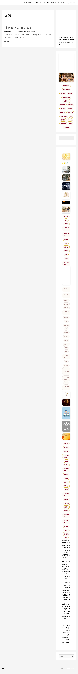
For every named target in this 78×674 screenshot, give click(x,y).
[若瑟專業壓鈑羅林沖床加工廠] (66, 202)
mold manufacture (66, 371)
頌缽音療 (66, 474)
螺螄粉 (70, 123)
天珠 (66, 254)
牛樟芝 (70, 120)
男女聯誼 (66, 447)
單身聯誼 (66, 239)
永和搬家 (63, 108)
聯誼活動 (66, 451)
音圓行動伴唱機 (40, 2)
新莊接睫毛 (66, 499)
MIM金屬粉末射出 (66, 378)
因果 (5, 31)
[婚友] (66, 195)
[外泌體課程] (66, 77)
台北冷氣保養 (66, 89)
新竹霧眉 (61, 37)
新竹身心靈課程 (66, 97)
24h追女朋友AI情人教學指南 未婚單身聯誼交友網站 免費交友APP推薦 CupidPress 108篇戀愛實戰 (66, 611)
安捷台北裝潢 (66, 234)
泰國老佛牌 (66, 344)
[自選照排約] (66, 177)
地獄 (14, 31)
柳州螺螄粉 (66, 534)
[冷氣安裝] (66, 413)
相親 (66, 361)
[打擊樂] (66, 163)
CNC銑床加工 (66, 295)
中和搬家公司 (66, 101)
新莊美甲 (68, 42)
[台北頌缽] (66, 426)
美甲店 (66, 489)
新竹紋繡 (63, 42)
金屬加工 (66, 304)
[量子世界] (66, 436)
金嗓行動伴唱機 (51, 2)
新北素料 (66, 365)
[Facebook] (3, 668)
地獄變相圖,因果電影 (18, 28)
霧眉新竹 (68, 37)
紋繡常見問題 (66, 494)
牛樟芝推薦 (63, 123)
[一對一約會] (66, 169)
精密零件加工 (66, 289)
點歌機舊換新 (61, 2)
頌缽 (71, 116)
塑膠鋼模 (66, 507)
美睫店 (66, 348)
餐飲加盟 (70, 93)
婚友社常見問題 (66, 263)
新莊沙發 (66, 317)
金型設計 (66, 332)
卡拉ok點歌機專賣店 (28, 2)
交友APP (66, 443)
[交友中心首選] (66, 394)
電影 (28, 31)
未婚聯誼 (66, 250)
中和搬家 (63, 93)
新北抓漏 (66, 336)
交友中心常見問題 (66, 456)
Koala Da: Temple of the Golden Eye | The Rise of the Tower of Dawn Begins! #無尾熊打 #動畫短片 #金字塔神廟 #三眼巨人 (66, 632)
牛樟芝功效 (66, 127)
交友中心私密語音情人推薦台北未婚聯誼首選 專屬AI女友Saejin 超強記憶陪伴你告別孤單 (66, 550)
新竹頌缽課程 (66, 85)
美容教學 (70, 104)
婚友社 (66, 258)
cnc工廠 (66, 340)
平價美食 (66, 530)
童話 (66, 243)
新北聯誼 (66, 526)
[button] (72, 2)
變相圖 (24, 31)
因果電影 (9, 31)
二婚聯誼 (66, 247)
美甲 (66, 351)
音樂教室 (66, 300)
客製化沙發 (62, 112)
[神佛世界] (66, 156)
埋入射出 (66, 216)
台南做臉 (70, 112)
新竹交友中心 (66, 387)
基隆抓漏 (63, 120)
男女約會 (66, 464)
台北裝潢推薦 (66, 515)
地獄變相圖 (19, 31)
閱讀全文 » (7, 41)
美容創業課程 (64, 116)
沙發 (66, 321)
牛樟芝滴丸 (66, 503)
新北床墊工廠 (66, 356)
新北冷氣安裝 (66, 312)
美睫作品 (66, 486)
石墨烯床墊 (62, 104)
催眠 (66, 537)
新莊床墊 (66, 307)
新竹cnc (66, 383)
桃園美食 (70, 108)
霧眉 (65, 37)
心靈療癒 (66, 223)
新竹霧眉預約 (65, 39)
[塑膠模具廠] (66, 186)
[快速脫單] (66, 209)
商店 (66, 220)
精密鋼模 (66, 510)
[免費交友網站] (66, 402)
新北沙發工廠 (66, 521)
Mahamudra (66, 228)
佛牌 (66, 329)
